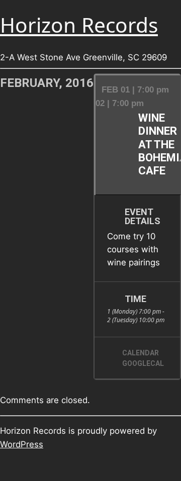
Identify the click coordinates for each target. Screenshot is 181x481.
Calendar (140, 353)
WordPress (21, 444)
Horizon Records (79, 25)
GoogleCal (143, 363)
